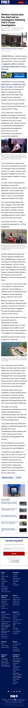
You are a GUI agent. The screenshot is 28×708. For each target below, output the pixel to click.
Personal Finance (17, 644)
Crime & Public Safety (4, 577)
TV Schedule (4, 638)
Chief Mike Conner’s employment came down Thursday (13, 84)
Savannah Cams (17, 578)
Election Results (5, 647)
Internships (15, 628)
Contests (15, 618)
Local (2, 574)
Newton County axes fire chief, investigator (12, 48)
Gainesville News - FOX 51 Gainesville (5, 665)
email (20, 691)
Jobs (14, 626)
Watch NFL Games (17, 658)
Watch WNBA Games (16, 679)
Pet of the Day (4, 604)
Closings (15, 574)
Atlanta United (16, 603)
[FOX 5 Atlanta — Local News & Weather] (5, 2)
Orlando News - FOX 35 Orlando (5, 662)
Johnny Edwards (6, 28)
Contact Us (15, 621)
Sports (15, 595)
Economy (15, 645)
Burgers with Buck (5, 599)
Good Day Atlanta (4, 596)
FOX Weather (16, 585)
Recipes (3, 606)
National (3, 579)
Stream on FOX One (16, 655)
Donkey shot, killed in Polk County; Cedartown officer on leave (9, 509)
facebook (11, 691)
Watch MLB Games (16, 664)
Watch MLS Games (15, 683)
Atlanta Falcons (16, 599)
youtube (8, 691)
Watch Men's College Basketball (17, 673)
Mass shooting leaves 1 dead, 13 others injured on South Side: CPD (9, 516)
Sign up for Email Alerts (17, 623)
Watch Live (21, 2)
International (4, 581)
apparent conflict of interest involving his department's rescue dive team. (13, 66)
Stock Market (16, 649)
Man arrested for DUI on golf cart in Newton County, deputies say (9, 522)
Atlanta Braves (16, 597)
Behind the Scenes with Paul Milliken (5, 625)
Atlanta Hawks (16, 601)
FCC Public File (16, 630)
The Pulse (3, 616)
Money (15, 642)
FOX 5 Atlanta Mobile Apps (4, 589)
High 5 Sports (16, 604)
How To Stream (17, 614)
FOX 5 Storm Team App (16, 580)
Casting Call (4, 601)
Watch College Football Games (17, 661)
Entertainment (4, 586)
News (3, 572)
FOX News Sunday (5, 591)
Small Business (16, 651)
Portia (2, 619)
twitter (14, 691)
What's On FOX (5, 636)
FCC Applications (17, 631)
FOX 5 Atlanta (13, 28)
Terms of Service (15, 562)
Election (4, 642)
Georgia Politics (5, 645)
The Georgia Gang (5, 621)
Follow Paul (4, 603)
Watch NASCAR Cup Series (16, 667)
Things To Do (4, 608)
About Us (16, 612)
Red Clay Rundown (5, 618)
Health (2, 585)
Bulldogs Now (4, 623)
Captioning (15, 633)
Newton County (20, 28)
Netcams (15, 576)
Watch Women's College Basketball (17, 676)
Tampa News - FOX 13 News (4, 659)
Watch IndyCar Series (16, 670)
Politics (3, 583)
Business (15, 647)
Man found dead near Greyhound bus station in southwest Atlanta (9, 502)
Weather (16, 572)
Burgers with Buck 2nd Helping (5, 631)
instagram (17, 691)
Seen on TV (15, 616)
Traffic (14, 583)
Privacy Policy (15, 560)
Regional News (4, 655)
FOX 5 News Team (17, 619)
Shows (3, 612)
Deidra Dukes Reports (4, 628)
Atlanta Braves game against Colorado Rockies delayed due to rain (9, 530)
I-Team (18, 477)
